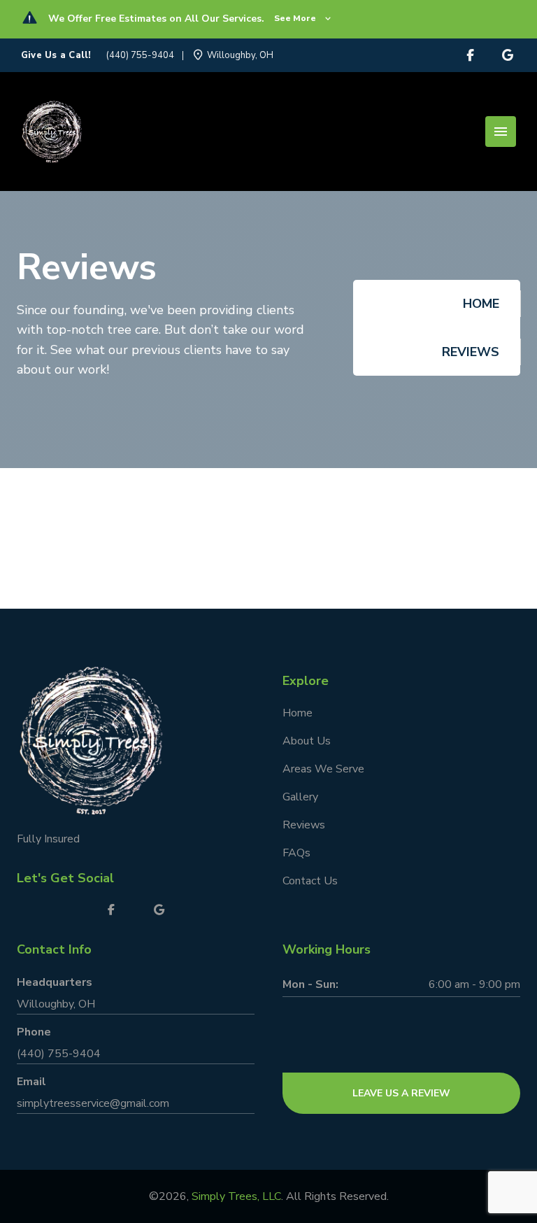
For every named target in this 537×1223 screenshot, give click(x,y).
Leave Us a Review (401, 1093)
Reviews (303, 825)
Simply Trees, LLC (236, 1196)
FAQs (296, 853)
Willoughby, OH (56, 1004)
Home (481, 303)
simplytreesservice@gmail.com (93, 1103)
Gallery (300, 797)
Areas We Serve (323, 769)
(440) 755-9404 (140, 55)
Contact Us (310, 881)
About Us (306, 741)
